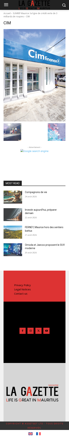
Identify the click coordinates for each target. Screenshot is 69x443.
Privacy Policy (22, 285)
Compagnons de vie (36, 192)
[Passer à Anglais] (30, 433)
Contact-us (20, 293)
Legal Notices (22, 289)
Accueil (7, 13)
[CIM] (34, 75)
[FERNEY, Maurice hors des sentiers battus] (13, 232)
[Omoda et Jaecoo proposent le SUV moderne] (13, 249)
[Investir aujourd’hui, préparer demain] (13, 214)
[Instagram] (30, 331)
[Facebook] (22, 331)
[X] (38, 331)
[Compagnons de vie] (13, 197)
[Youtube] (46, 331)
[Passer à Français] (38, 433)
